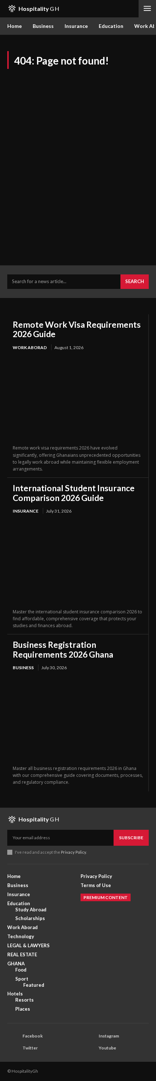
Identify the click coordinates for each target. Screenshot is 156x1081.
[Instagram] (89, 1036)
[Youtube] (89, 1048)
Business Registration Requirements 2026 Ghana (63, 649)
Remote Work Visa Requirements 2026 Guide (77, 329)
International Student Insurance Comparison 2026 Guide (74, 492)
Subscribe (131, 837)
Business (23, 667)
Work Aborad (30, 347)
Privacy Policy (73, 852)
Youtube (107, 1048)
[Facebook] (13, 1036)
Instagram (109, 1036)
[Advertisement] (78, 169)
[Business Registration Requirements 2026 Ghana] (78, 719)
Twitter (30, 1048)
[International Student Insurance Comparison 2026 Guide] (78, 562)
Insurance (25, 511)
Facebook (32, 1036)
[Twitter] (13, 1048)
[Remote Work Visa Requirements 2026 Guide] (78, 398)
